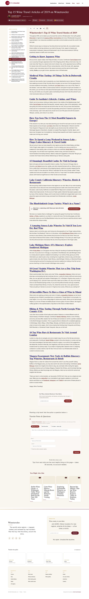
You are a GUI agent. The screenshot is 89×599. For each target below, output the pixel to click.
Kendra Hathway (62, 316)
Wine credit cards (32, 581)
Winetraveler (14, 522)
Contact (64, 581)
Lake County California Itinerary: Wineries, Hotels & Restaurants (17, 53)
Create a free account (37, 421)
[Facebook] (9, 538)
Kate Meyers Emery (68, 233)
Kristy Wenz (36, 250)
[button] (82, 3)
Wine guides (48, 576)
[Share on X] (31, 28)
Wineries (68, 3)
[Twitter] (13, 538)
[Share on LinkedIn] (37, 28)
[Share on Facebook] (34, 28)
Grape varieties (48, 574)
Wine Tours (61, 3)
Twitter (61, 380)
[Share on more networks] (44, 28)
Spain (12, 581)
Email (33, 443)
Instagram (53, 380)
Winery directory (31, 576)
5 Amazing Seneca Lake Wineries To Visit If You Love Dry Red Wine (17, 59)
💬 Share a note (35, 426)
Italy (12, 576)
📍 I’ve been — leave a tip (56, 426)
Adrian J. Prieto (34, 216)
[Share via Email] (40, 28)
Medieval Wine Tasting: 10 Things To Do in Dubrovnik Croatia (17, 37)
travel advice (57, 38)
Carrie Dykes (74, 59)
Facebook (46, 380)
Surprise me (77, 549)
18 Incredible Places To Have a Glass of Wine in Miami (17, 71)
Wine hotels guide (32, 579)
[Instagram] (16, 538)
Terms (25, 591)
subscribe (44, 378)
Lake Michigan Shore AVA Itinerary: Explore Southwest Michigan (16, 63)
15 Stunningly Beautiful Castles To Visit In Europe (17, 50)
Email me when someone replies (39, 449)
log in (44, 421)
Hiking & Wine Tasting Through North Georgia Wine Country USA (17, 73)
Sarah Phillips (50, 340)
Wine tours (30, 574)
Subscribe (68, 400)
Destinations (53, 3)
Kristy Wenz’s (70, 149)
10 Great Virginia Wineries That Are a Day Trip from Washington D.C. (17, 67)
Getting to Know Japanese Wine (17, 34)
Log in (78, 3)
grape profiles (49, 38)
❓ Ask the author (44, 426)
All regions (13, 583)
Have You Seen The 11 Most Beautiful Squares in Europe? (16, 43)
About (64, 574)
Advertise (65, 579)
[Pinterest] (19, 538)
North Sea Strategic (77, 591)
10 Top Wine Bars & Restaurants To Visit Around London (17, 76)
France (12, 574)
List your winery (66, 576)
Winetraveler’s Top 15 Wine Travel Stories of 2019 (17, 32)
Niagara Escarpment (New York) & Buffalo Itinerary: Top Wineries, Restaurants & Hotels (17, 80)
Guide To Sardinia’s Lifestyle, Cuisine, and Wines (16, 40)
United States (14, 579)
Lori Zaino (58, 85)
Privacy (21, 591)
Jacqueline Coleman (65, 274)
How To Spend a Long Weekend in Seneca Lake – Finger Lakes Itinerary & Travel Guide (17, 46)
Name (32, 438)
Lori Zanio (38, 166)
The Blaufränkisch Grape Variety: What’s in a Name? (17, 56)
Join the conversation (74, 208)
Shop (73, 3)
